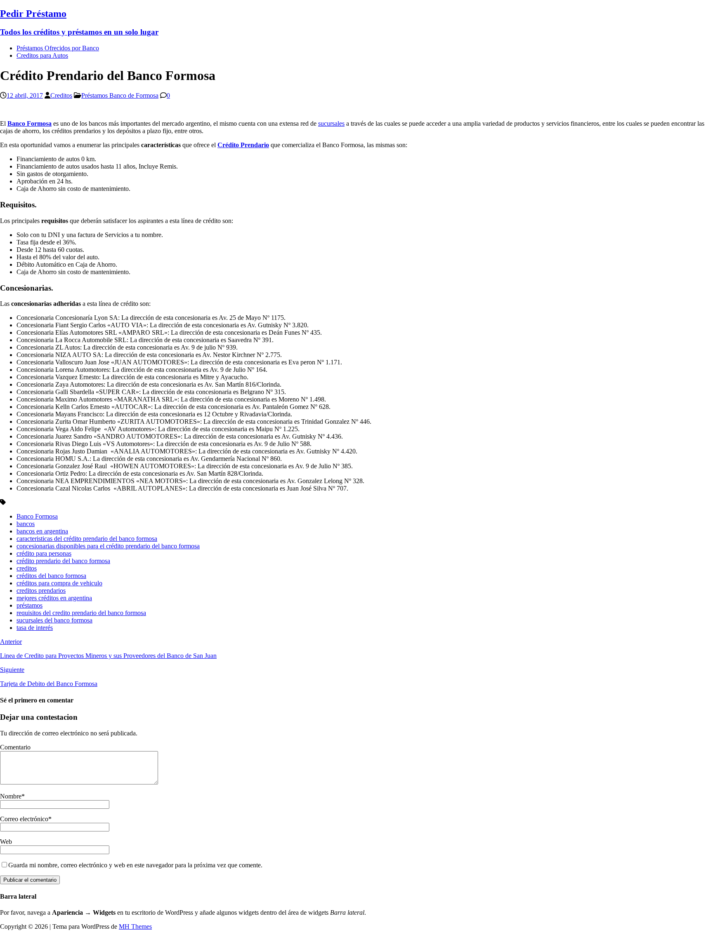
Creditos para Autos (42, 55)
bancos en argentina (42, 531)
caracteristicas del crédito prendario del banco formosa (87, 538)
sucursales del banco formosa (54, 620)
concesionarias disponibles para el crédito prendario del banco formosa (108, 546)
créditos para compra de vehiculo (59, 583)
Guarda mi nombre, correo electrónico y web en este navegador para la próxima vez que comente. (135, 865)
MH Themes (135, 926)
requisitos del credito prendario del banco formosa (81, 612)
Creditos (61, 95)
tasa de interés (35, 627)
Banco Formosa (37, 516)
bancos (26, 523)
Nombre (10, 796)
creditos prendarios (41, 590)
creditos (27, 568)
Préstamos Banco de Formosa (119, 95)
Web (6, 841)
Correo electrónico (24, 818)
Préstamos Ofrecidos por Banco (58, 48)
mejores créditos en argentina (54, 597)
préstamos (29, 605)
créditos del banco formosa (51, 575)
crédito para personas (44, 553)
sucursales (331, 123)
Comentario (15, 747)
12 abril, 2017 (25, 95)
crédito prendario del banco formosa (63, 560)
